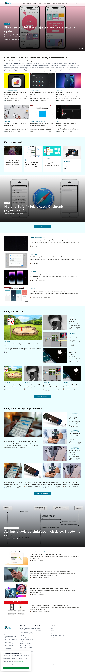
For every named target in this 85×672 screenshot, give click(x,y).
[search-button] (76, 3)
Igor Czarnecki (7, 39)
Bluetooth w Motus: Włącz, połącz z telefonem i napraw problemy (26, 647)
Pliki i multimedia (35, 90)
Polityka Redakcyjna (43, 664)
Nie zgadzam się (16, 664)
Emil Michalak (7, 538)
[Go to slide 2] (81, 48)
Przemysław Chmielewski (9, 213)
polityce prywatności (20, 661)
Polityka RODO (35, 664)
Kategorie (54, 625)
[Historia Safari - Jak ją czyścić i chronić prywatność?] (42, 198)
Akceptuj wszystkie (16, 668)
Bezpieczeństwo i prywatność (38, 121)
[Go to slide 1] (79, 48)
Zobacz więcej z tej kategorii (41, 226)
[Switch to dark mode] (79, 3)
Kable (59, 3)
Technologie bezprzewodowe (50, 3)
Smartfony (40, 3)
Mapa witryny (51, 664)
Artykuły (22, 625)
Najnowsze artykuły (26, 3)
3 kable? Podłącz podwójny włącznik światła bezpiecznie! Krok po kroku (26, 634)
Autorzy (37, 625)
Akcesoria (64, 3)
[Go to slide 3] (82, 48)
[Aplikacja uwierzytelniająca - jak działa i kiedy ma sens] (42, 523)
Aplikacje (34, 3)
